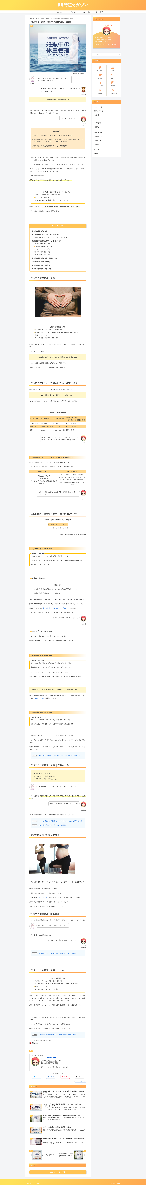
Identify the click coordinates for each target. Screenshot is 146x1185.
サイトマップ (38, 1183)
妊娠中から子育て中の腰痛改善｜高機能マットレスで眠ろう (57, 953)
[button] (119, 54)
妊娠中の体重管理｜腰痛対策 (41, 265)
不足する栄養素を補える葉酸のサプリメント (55, 608)
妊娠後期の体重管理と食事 (42, 254)
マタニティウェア (39, 698)
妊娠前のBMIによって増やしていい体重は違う (46, 234)
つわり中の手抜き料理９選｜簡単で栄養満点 (52, 825)
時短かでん (98, 136)
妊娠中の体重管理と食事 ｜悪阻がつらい (44, 258)
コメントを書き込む (58, 1172)
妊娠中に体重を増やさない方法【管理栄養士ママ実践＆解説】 (58, 1034)
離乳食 (97, 127)
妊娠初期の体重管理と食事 (42, 243)
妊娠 (32, 1050)
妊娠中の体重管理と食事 (39, 231)
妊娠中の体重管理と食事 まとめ (42, 269)
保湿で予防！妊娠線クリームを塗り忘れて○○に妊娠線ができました (59, 755)
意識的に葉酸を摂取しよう (44, 246)
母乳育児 (98, 123)
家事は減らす (98, 132)
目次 (56, 226)
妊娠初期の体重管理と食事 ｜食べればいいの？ (46, 241)
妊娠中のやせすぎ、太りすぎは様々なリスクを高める (50, 237)
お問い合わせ (30, 1183)
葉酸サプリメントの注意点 (44, 249)
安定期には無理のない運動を (41, 262)
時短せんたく (99, 144)
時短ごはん (98, 140)
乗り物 (97, 115)
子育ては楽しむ (98, 111)
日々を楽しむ (98, 149)
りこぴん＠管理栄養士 (48, 1057)
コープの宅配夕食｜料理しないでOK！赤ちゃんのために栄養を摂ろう (60, 821)
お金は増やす (98, 107)
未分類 (96, 153)
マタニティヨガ (44, 897)
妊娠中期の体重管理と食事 (42, 252)
